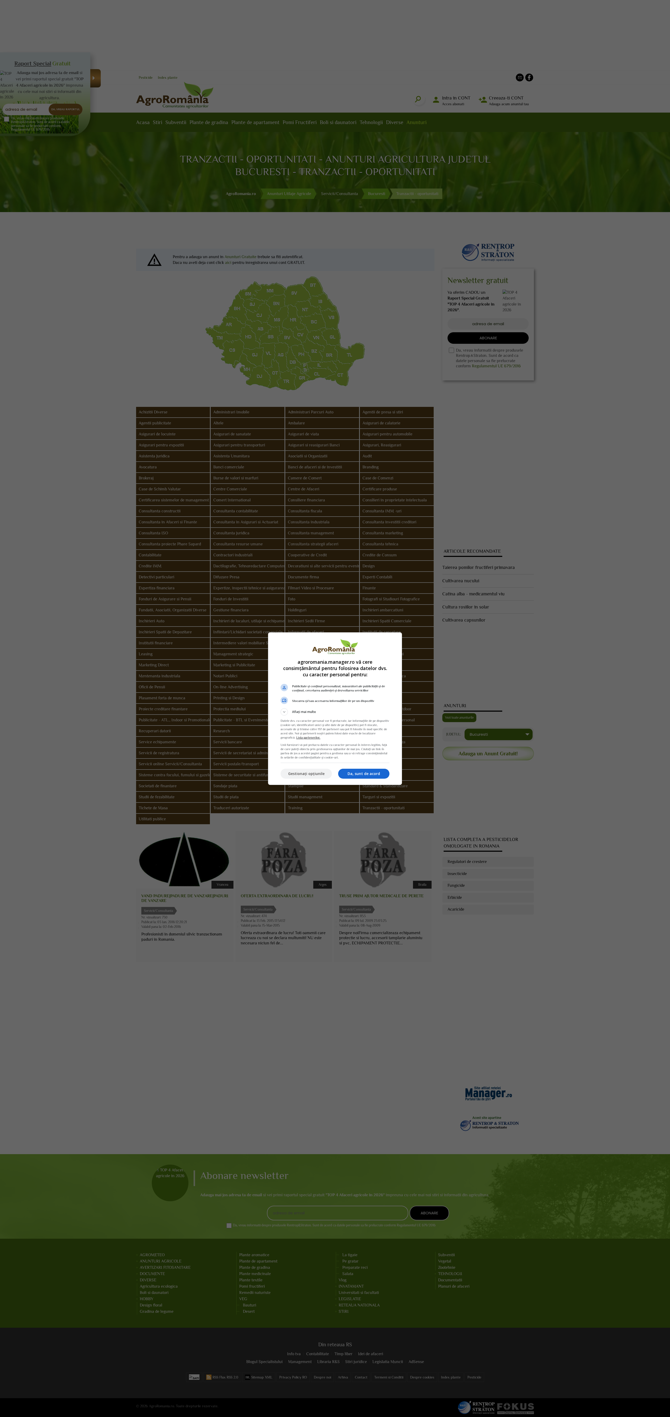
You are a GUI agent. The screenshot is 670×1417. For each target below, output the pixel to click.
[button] (335, 712)
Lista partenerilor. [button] (308, 737)
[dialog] (335, 708)
